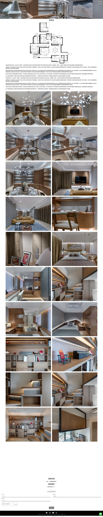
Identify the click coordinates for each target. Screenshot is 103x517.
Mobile (54, 494)
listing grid (62, 516)
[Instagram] (49, 512)
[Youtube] (53, 512)
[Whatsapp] (56, 512)
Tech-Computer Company (51, 514)
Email (3, 498)
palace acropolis (53, 516)
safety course (43, 516)
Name (3, 494)
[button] (100, 2)
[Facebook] (46, 512)
